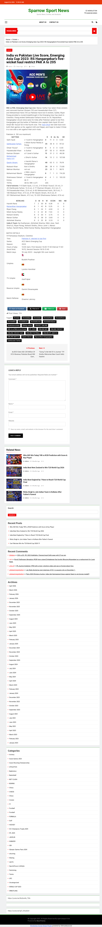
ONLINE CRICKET (57, 329)
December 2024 (14, 648)
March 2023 (13, 734)
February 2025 (14, 639)
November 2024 (14, 652)
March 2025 (13, 635)
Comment (12, 379)
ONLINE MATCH (13, 337)
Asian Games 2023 (15, 759)
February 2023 (14, 739)
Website (11, 421)
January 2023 (13, 743)
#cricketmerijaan (50, 322)
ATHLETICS (13, 767)
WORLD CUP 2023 (15, 887)
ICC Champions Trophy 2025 (18, 829)
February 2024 (14, 689)
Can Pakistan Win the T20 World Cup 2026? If (25, 543)
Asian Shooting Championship (19, 763)
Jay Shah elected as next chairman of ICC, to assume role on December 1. (50, 570)
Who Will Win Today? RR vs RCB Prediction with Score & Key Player (32, 527)
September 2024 (14, 660)
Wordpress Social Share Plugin (41, 926)
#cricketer (37, 318)
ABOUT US (42, 22)
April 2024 (12, 681)
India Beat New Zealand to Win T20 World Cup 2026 (43, 468)
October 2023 (13, 706)
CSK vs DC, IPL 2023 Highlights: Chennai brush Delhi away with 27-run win (41, 555)
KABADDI (12, 841)
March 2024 (13, 685)
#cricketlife (12, 322)
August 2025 (13, 619)
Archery (11, 754)
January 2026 (13, 598)
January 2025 (13, 644)
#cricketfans (48, 318)
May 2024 (12, 677)
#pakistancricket (13, 325)
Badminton (12, 771)
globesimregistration (16, 570)
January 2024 (13, 693)
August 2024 (13, 664)
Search (11, 508)
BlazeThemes (41, 921)
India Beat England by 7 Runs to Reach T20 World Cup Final (29, 535)
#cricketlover (23, 322)
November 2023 (14, 701)
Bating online (27, 325)
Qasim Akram (27, 337)
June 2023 (12, 722)
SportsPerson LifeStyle (17, 866)
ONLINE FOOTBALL (33, 333)
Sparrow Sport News (48, 10)
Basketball (12, 775)
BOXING (12, 783)
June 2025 (12, 623)
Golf (10, 821)
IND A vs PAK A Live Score (17, 329)
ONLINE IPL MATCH (50, 333)
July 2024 (12, 668)
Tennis (11, 874)
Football (12, 808)
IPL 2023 (32, 329)
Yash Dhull (46, 125)
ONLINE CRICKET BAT (15, 333)
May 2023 (12, 726)
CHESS (11, 792)
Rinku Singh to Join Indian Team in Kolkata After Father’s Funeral (31, 539)
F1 (10, 804)
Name (11, 404)
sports (11, 862)
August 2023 (13, 714)
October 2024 (13, 656)
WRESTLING (13, 891)
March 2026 (13, 590)
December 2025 (14, 602)
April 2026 (12, 586)
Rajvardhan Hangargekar (43, 337)
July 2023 (12, 718)
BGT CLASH (13, 779)
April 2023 (12, 730)
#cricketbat (26, 318)
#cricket (16, 318)
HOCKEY (12, 825)
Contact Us (53, 22)
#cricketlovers (36, 322)
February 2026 (14, 594)
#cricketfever (60, 318)
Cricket (9, 50)
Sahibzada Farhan (14, 341)
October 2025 (13, 611)
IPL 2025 (12, 833)
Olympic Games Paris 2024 (18, 849)
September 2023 (14, 710)
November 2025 (14, 607)
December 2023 (14, 697)
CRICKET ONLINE (41, 325)
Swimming (12, 870)
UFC (10, 878)
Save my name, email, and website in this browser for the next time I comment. (37, 429)
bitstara (12, 555)
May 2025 (12, 627)
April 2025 (12, 631)
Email (11, 412)
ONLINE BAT (43, 329)
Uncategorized (14, 882)
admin (10, 66)
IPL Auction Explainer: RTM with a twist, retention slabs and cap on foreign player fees (45, 566)
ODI (10, 845)
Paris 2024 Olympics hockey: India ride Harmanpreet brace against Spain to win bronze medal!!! (57, 574)
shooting (12, 854)
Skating (11, 858)
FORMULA (12, 816)
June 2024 (12, 673)
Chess (11, 788)
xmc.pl (11, 566)
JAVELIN (12, 837)
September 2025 (14, 615)
